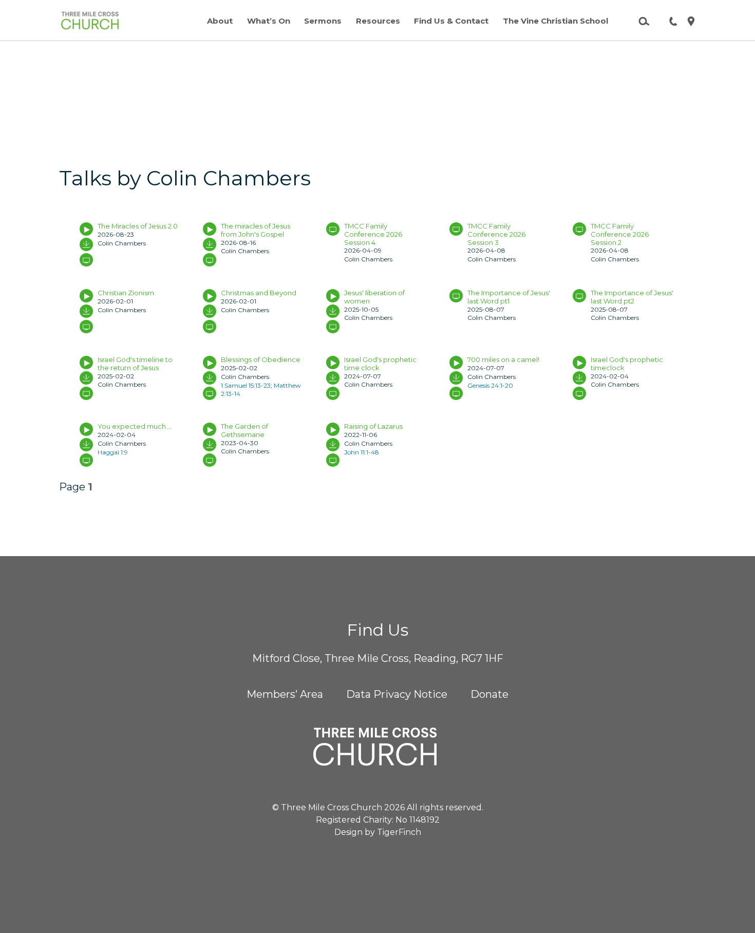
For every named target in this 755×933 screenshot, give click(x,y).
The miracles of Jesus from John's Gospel (255, 230)
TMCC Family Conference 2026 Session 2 (620, 234)
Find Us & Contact (451, 21)
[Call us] (669, 20)
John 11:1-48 (361, 452)
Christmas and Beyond (258, 293)
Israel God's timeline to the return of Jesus (135, 363)
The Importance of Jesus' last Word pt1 (508, 297)
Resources (378, 21)
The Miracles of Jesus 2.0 (138, 226)
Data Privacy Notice (396, 694)
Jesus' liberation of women (374, 297)
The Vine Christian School (555, 21)
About (220, 21)
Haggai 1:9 (113, 452)
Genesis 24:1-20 (490, 385)
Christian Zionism (126, 293)
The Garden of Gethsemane (244, 430)
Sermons (323, 21)
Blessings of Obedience (260, 359)
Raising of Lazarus (373, 426)
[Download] (86, 244)
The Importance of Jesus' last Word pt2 (632, 297)
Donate (489, 694)
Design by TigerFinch (377, 832)
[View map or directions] (687, 20)
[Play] (86, 229)
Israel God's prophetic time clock (380, 363)
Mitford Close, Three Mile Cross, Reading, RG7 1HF (377, 658)
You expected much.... (135, 426)
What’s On (268, 21)
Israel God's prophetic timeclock (627, 363)
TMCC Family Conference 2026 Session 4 (373, 234)
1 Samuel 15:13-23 (246, 385)
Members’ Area (285, 694)
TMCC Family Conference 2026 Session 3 (496, 234)
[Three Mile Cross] (90, 20)
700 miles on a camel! (503, 359)
